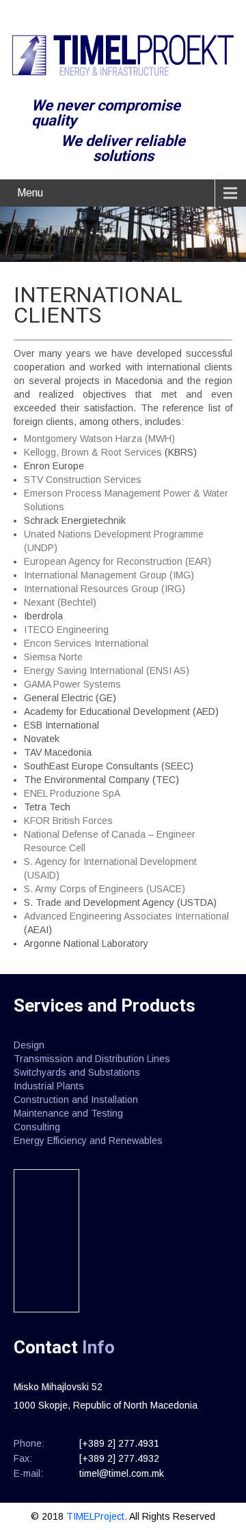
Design (29, 1045)
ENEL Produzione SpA (72, 793)
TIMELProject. (97, 1516)
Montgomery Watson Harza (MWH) (99, 438)
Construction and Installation (76, 1099)
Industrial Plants (49, 1085)
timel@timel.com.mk (121, 1473)
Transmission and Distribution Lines (92, 1058)
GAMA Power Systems (72, 684)
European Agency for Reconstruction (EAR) (117, 561)
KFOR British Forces (68, 820)
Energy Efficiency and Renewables (88, 1140)
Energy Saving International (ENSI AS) (106, 670)
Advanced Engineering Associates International (126, 916)
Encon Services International (86, 643)
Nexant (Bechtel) (60, 602)
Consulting (37, 1126)
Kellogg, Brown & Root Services (93, 452)
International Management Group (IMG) (109, 575)
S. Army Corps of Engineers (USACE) (104, 888)
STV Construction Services (82, 479)
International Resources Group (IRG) (104, 588)
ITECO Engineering (66, 629)
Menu (30, 192)
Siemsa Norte (53, 656)
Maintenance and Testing (68, 1113)
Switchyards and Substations (77, 1072)
